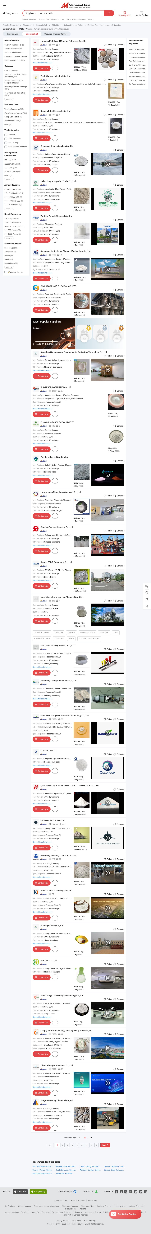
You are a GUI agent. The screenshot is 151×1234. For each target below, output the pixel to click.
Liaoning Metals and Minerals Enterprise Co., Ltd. (64, 41)
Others (8, 175)
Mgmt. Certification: (40, 231)
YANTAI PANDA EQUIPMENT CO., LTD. (58, 645)
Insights (82, 1209)
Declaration (76, 1220)
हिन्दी (123, 1212)
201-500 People (12, 230)
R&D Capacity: (38, 56)
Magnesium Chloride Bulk (14, 60)
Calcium (71, 632)
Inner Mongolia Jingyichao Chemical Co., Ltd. (62, 597)
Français (45, 1212)
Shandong (10, 248)
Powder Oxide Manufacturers (66, 1166)
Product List (12, 34)
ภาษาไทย (132, 1212)
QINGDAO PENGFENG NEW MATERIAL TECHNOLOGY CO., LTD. (70, 785)
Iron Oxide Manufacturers (42, 1166)
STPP (71, 638)
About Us (58, 1200)
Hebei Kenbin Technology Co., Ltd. (57, 890)
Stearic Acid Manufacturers (139, 53)
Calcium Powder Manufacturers (42, 1170)
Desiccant (59, 638)
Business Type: (38, 49)
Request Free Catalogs (42, 62)
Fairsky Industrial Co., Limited (54, 457)
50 (91, 1137)
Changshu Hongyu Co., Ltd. (57, 146)
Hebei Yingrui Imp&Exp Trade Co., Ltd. (58, 181)
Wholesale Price (87, 1206)
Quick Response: (39, 192)
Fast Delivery (13, 142)
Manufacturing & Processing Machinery (15, 75)
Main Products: (39, 52)
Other (7, 124)
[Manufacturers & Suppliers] (75, 5)
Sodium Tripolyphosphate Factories (42, 1173)
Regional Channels (135, 1206)
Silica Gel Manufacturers (76, 19)
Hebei (8, 259)
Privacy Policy (89, 1220)
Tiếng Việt (67, 1215)
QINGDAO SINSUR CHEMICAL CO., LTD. (59, 286)
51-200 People (12, 222)
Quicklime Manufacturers (139, 57)
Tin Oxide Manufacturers (138, 84)
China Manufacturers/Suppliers (46, 1206)
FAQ (66, 1200)
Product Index (70, 1209)
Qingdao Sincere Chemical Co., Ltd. (57, 527)
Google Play (38, 1191)
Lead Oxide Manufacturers (139, 72)
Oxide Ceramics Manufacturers (66, 1170)
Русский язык (57, 1212)
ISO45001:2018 (12, 171)
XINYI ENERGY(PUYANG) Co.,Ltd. (56, 387)
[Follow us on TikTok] (121, 1191)
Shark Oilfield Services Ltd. (53, 820)
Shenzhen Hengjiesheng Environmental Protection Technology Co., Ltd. (74, 352)
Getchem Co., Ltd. (49, 960)
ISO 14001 (10, 168)
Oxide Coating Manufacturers (90, 1166)
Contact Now (43, 68)
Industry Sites (120, 1206)
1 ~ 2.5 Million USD (13, 204)
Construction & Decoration (14, 94)
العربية (99, 1212)
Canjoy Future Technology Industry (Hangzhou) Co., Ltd (66, 1030)
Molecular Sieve (87, 632)
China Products (24, 1206)
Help (73, 1200)
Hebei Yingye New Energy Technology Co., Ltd (62, 995)
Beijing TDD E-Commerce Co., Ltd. (56, 562)
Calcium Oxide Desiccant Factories (114, 1170)
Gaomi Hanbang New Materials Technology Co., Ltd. (65, 715)
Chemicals (11, 70)
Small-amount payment (17, 146)
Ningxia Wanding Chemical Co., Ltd (57, 1100)
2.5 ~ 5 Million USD (13, 193)
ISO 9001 (10, 160)
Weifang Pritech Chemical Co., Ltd (56, 216)
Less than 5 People (14, 226)
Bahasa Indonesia (81, 1215)
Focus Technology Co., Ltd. (77, 1224)
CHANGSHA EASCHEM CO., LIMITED (57, 422)
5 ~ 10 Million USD (13, 197)
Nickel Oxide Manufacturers (140, 76)
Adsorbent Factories (64, 1173)
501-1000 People (12, 234)
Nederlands (89, 1212)
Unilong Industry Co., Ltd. (52, 925)
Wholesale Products (70, 1206)
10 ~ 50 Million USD (13, 201)
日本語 (116, 1212)
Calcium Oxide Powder (89, 638)
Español (24, 1212)
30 (85, 1138)
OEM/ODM (12, 134)
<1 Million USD (12, 189)
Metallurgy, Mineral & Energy (15, 87)
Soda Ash (104, 632)
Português (35, 1212)
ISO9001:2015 (12, 164)
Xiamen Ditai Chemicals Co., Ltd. (56, 111)
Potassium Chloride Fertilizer (15, 56)
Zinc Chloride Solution (13, 48)
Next (104, 1145)
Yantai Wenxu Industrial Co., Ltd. (56, 76)
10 (79, 1137)
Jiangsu (10, 251)
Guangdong (11, 263)
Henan (8, 255)
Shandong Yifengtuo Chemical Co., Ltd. (59, 680)
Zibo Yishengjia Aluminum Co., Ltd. (57, 1065)
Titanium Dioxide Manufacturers (51, 19)
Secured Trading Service (56, 34)
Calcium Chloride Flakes (14, 45)
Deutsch (78, 1212)
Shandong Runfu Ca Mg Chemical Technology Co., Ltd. (66, 251)
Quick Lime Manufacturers (139, 65)
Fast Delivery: (38, 59)
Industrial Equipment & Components (13, 81)
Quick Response (14, 138)
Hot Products (10, 1206)
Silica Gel (59, 632)
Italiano (69, 1212)
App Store (20, 1191)
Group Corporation (13, 117)
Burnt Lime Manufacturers (139, 69)
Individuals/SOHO (12, 120)
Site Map (81, 1200)
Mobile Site (92, 1200)
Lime (116, 632)
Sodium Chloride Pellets (13, 52)
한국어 (107, 1212)
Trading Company (14, 109)
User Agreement (62, 1220)
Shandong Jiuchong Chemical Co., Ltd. (59, 855)
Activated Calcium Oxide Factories (90, 1170)
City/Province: (38, 91)
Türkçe (141, 1212)
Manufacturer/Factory (15, 113)
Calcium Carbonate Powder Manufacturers (114, 1166)
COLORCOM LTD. (48, 750)
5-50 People (11, 218)
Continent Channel (104, 1206)
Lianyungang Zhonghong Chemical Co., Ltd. (61, 492)
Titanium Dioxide (41, 632)
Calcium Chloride (42, 638)
